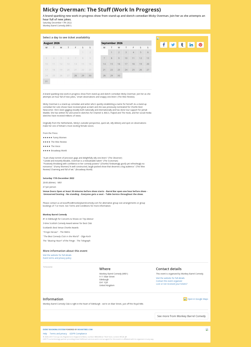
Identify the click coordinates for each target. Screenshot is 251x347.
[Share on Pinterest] (200, 45)
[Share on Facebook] (163, 45)
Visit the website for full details (57, 255)
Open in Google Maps (198, 299)
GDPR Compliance (78, 333)
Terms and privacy (58, 333)
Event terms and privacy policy (57, 258)
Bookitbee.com (85, 329)
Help (45, 333)
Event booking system (54, 329)
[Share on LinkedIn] (191, 45)
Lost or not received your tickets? (171, 283)
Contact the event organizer (169, 281)
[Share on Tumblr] (182, 45)
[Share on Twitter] (172, 45)
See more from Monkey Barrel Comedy (181, 316)
